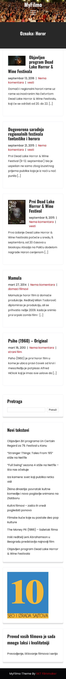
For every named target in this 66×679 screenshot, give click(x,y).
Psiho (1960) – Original (28, 340)
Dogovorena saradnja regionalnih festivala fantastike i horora (26, 134)
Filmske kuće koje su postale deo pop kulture (33, 520)
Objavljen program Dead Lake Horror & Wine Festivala (30, 64)
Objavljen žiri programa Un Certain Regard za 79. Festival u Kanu (31, 443)
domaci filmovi (18, 289)
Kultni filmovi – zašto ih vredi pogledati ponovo (26, 508)
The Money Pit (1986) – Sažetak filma (32, 530)
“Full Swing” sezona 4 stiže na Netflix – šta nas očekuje (33, 467)
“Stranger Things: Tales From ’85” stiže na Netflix (30, 455)
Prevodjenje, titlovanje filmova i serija (32, 654)
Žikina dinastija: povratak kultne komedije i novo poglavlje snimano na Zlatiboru (32, 493)
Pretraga (14, 401)
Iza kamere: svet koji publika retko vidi (30, 479)
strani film (15, 352)
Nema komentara (41, 222)
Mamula (14, 278)
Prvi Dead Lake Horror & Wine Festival (41, 206)
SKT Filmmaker (46, 674)
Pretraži (53, 409)
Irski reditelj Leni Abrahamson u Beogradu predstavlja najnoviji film (30, 539)
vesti (30, 82)
